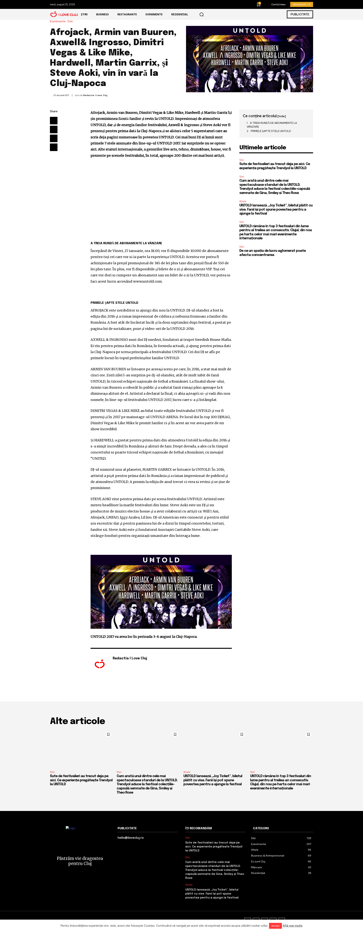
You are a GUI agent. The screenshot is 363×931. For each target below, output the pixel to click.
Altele (242, 201)
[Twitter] (53, 129)
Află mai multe (292, 925)
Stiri (70, 21)
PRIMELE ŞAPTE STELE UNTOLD (271, 131)
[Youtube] (125, 664)
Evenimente (58, 21)
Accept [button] (275, 925)
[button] (201, 14)
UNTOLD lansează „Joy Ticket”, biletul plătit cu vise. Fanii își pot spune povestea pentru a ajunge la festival (276, 209)
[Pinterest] (53, 138)
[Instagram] (119, 664)
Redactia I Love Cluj (95, 95)
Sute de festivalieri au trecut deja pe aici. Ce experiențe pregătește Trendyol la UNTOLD (81, 780)
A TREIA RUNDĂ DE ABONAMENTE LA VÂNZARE (272, 124)
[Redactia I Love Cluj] (100, 664)
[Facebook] (53, 120)
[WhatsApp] (53, 147)
